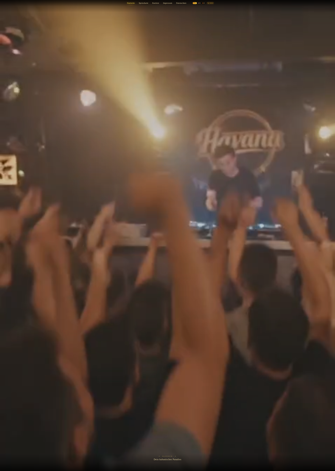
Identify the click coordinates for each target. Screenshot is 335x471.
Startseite (131, 3)
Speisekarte (143, 3)
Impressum (167, 3)
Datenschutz (181, 3)
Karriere (155, 3)
